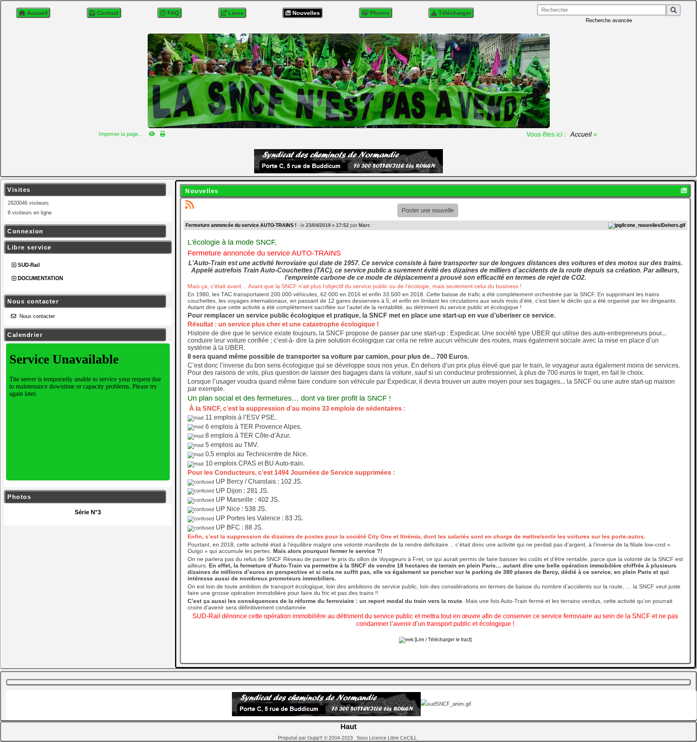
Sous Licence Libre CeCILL (387, 738)
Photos (84, 497)
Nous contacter (84, 301)
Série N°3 (88, 512)
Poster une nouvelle (428, 210)
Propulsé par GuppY (301, 738)
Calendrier (84, 335)
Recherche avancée (609, 20)
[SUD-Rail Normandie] (348, 80)
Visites (84, 189)
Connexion (84, 231)
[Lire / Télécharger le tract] (442, 639)
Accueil (581, 134)
